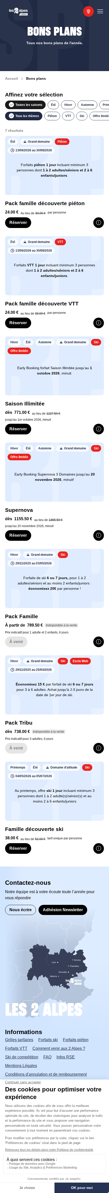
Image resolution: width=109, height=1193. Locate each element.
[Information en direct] (88, 11)
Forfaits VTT (16, 1048)
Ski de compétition (21, 1057)
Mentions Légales (21, 1066)
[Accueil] (18, 11)
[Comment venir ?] (52, 943)
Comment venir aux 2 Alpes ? (58, 1048)
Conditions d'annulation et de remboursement (46, 1074)
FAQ (47, 1057)
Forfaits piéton (75, 1040)
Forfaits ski (48, 1040)
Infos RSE (66, 1057)
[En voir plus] (98, 222)
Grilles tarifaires (19, 1040)
